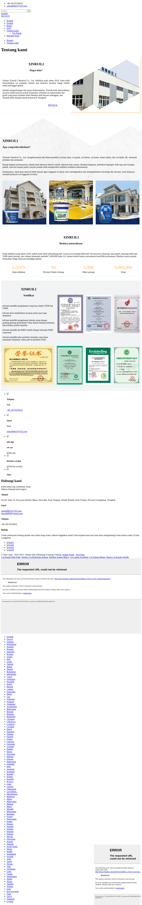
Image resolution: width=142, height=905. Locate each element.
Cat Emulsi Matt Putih (11, 557)
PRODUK (52, 105)
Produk (10, 23)
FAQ (9, 28)
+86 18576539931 (15, 410)
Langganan (6, 538)
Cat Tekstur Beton (97, 557)
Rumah (10, 21)
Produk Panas (68, 554)
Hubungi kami (13, 36)
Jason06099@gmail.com (12, 513)
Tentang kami (13, 31)
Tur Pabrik (16, 33)
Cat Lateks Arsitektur (79, 557)
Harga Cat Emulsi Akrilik (117, 557)
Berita (9, 26)
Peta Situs (80, 554)
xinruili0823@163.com (17, 6)
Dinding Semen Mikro (59, 557)
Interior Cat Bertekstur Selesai (35, 557)
